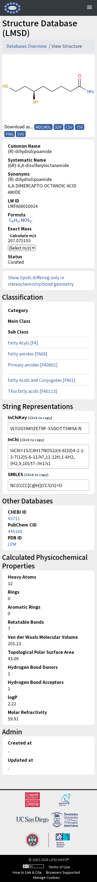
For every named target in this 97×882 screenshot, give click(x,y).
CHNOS (20, 220)
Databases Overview (27, 46)
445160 (15, 531)
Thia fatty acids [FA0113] (32, 391)
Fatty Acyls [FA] (23, 342)
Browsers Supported (63, 872)
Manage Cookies (46, 877)
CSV (69, 127)
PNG (9, 134)
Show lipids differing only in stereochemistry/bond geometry (41, 280)
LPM (12, 544)
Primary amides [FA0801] (33, 364)
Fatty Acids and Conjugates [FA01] (41, 380)
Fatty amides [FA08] (27, 353)
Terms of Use (59, 866)
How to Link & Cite (27, 872)
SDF (58, 127)
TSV (79, 127)
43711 (14, 518)
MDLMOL (43, 127)
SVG (20, 134)
